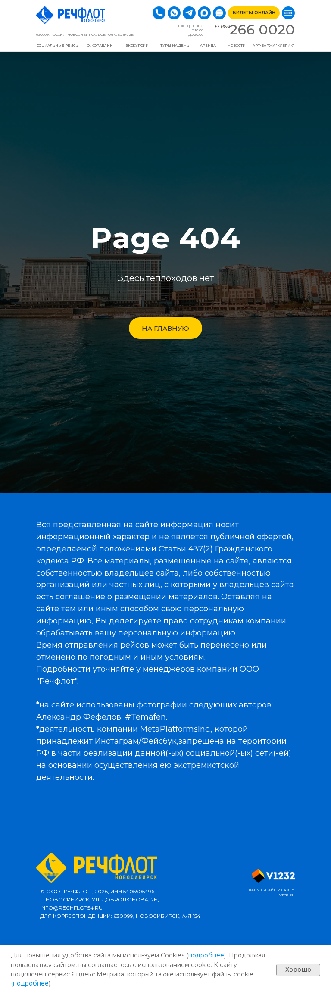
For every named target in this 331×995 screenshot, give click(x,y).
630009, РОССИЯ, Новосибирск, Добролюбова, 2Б (85, 34)
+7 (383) (222, 26)
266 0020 (262, 29)
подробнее (206, 955)
